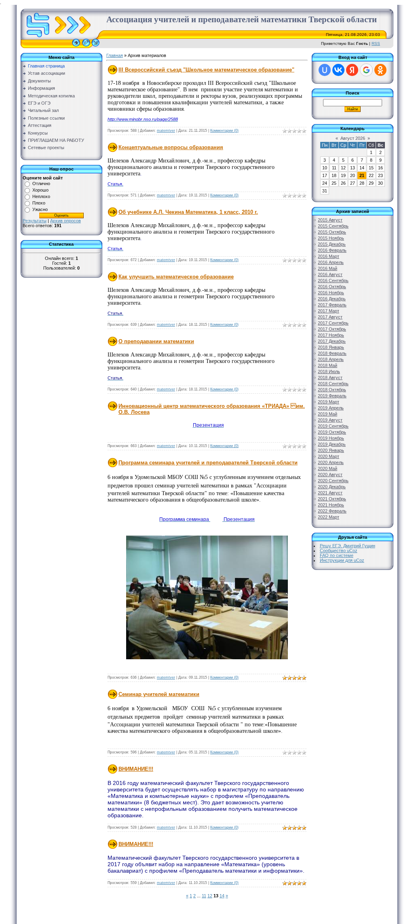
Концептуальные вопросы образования (170, 147)
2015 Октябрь (332, 232)
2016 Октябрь (332, 286)
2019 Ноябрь (331, 438)
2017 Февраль (332, 304)
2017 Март (328, 310)
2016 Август (330, 274)
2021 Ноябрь (331, 504)
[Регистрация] (86, 46)
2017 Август (330, 316)
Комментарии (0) (224, 131)
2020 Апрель (331, 462)
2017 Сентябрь (333, 323)
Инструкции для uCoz (342, 560)
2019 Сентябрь (333, 426)
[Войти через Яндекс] (352, 70)
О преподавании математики (156, 341)
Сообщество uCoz (338, 550)
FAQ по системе (336, 555)
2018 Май (327, 365)
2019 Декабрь (332, 444)
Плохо (38, 202)
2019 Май (327, 413)
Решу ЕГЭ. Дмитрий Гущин (347, 545)
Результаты (34, 220)
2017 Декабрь (332, 341)
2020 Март (328, 456)
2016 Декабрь (332, 298)
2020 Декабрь (332, 486)
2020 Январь (331, 450)
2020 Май (327, 468)
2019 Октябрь (332, 432)
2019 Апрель (331, 407)
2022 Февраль (332, 510)
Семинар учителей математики (158, 694)
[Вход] (95, 46)
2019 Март (328, 401)
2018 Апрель (331, 359)
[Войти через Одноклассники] (380, 70)
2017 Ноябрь (331, 335)
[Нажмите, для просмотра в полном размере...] (207, 657)
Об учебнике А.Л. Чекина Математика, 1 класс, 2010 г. (188, 212)
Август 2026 (352, 138)
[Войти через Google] (366, 69)
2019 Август (330, 420)
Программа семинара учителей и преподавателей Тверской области (208, 463)
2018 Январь (331, 347)
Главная (114, 55)
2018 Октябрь (332, 389)
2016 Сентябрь (333, 280)
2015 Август (330, 219)
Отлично (41, 183)
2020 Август (330, 474)
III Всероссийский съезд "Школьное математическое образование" (206, 70)
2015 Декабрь (332, 244)
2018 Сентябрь (333, 383)
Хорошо (40, 190)
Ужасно (40, 209)
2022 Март (328, 517)
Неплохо (41, 196)
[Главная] (76, 46)
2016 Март (328, 256)
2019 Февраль (332, 395)
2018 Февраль (332, 353)
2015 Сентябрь (333, 226)
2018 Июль (329, 371)
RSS (376, 43)
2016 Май (327, 268)
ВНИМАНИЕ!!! (135, 769)
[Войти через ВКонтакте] (338, 70)
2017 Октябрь (332, 329)
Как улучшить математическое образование (176, 277)
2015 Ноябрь (331, 238)
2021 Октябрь (332, 498)
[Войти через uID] (325, 70)
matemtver (166, 131)
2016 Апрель (331, 262)
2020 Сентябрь (333, 480)
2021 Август (330, 492)
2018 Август (330, 377)
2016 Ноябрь (331, 292)
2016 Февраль (332, 250)
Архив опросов (65, 220)
